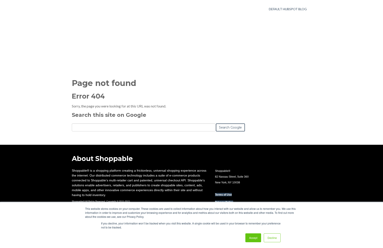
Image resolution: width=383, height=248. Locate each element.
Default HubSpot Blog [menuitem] (288, 9)
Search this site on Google (109, 115)
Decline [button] (272, 238)
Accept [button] (253, 238)
